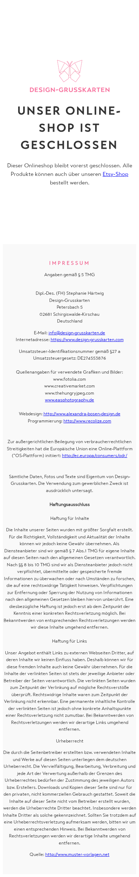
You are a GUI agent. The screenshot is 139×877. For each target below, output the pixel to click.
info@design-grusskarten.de (76, 333)
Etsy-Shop (115, 174)
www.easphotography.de (69, 400)
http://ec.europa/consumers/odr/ (94, 455)
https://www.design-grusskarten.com (87, 339)
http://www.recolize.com (87, 421)
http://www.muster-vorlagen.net (77, 854)
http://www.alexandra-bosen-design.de (81, 414)
